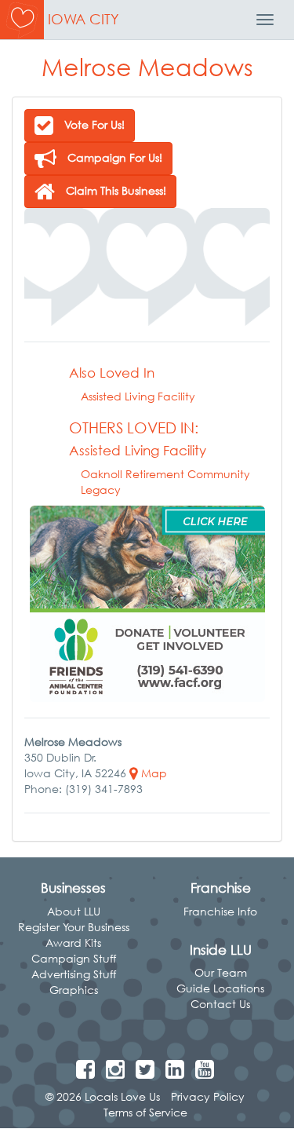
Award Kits (73, 942)
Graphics (73, 989)
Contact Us (220, 1003)
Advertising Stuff (73, 974)
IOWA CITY (83, 19)
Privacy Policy (208, 1096)
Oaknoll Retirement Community (165, 473)
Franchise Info (220, 911)
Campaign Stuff (73, 958)
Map (152, 773)
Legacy (101, 489)
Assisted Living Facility (138, 396)
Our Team (220, 972)
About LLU (73, 911)
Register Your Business (73, 927)
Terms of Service (145, 1112)
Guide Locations (220, 988)
